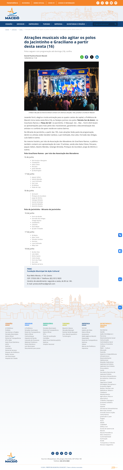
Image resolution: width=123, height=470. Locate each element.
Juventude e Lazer (106, 416)
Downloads (85, 338)
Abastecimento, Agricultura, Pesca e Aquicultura (106, 396)
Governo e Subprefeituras (108, 354)
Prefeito (7, 330)
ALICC (102, 420)
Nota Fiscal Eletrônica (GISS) (12, 343)
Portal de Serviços (11, 350)
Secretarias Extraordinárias (109, 408)
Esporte (102, 406)
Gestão (102, 332)
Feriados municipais (31, 330)
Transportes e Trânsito (107, 443)
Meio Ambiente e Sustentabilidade (105, 436)
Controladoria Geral (106, 342)
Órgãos (102, 418)
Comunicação (104, 340)
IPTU (44, 334)
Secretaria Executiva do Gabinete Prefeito (107, 373)
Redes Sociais (9, 354)
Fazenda (103, 352)
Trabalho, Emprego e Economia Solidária (106, 401)
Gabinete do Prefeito (106, 364)
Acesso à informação (66, 3)
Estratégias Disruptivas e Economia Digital (108, 385)
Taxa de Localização (49, 336)
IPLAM (102, 441)
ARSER (102, 422)
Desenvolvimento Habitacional (105, 359)
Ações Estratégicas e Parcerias (106, 335)
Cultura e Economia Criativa (106, 345)
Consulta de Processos (32, 340)
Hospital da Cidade (11, 358)
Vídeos (84, 344)
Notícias (7, 346)
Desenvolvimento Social (107, 338)
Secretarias (103, 330)
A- (120, 307)
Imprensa (85, 348)
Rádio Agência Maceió (89, 336)
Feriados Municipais (11, 334)
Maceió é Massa (67, 328)
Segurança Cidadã (106, 382)
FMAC (29, 269)
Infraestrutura (104, 356)
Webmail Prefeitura (31, 342)
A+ (120, 279)
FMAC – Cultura (105, 348)
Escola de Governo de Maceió (107, 430)
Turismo (102, 404)
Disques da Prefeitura (12, 352)
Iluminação (103, 439)
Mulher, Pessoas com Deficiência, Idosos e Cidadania (107, 390)
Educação (103, 350)
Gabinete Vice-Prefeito (107, 366)
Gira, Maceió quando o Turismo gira (69, 335)
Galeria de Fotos (87, 330)
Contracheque (29, 336)
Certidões (46, 338)
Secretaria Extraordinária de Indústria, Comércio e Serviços (108, 378)
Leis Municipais (10, 356)
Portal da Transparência (13, 338)
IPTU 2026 (8, 340)
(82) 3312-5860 (64, 461)
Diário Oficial (39, 3)
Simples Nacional (48, 344)
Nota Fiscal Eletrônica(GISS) (52, 340)
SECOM (84, 328)
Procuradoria (104, 368)
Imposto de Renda (31, 338)
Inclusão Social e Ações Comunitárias (107, 413)
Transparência (12, 3)
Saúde (102, 370)
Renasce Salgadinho (106, 445)
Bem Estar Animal (106, 410)
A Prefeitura (9, 328)
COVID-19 (51, 3)
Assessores (85, 334)
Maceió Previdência (106, 433)
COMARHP (103, 425)
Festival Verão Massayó (69, 332)
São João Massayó (68, 330)
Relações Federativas (107, 362)
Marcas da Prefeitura (88, 346)
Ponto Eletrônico (30, 344)
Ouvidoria (26, 3)
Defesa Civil (104, 427)
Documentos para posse (32, 348)
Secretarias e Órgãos (76, 24)
